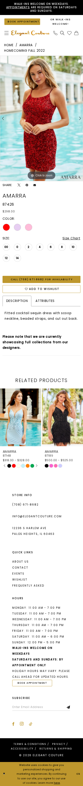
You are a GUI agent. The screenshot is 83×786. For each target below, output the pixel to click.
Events (18, 573)
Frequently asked (28, 585)
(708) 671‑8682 (25, 504)
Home (9, 45)
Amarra (26, 45)
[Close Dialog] (4, 774)
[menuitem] (6, 33)
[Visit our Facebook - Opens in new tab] (13, 724)
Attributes (45, 301)
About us (20, 561)
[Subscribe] (68, 707)
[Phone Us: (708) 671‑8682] (55, 33)
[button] (6, 33)
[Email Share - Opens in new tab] (34, 185)
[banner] (30, 33)
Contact (20, 567)
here (57, 783)
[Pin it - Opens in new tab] (27, 185)
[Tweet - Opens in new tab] (19, 185)
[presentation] (32, 417)
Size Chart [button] (71, 238)
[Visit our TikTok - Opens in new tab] (30, 724)
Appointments (18, 7)
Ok (78, 774)
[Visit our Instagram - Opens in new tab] (22, 724)
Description (17, 301)
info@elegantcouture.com (37, 516)
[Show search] (62, 33)
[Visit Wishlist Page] (69, 33)
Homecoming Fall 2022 (24, 50)
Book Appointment (32, 682)
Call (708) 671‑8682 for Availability (42, 279)
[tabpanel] (41, 118)
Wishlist (19, 579)
